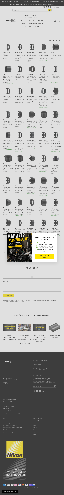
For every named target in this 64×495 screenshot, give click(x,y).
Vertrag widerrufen (10, 491)
